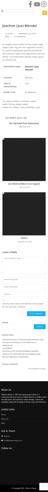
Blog (7, 36)
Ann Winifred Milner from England (24, 183)
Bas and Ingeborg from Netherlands (15, 357)
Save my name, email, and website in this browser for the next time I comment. (23, 305)
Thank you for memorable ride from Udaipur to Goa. (21, 354)
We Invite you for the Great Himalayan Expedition (20, 351)
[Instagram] (44, 4)
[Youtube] (37, 4)
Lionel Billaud (7, 348)
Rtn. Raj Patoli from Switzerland (24, 123)
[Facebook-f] (30, 4)
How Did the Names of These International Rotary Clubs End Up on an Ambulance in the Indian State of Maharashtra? (22, 342)
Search (5, 322)
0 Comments (20, 36)
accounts (9, 33)
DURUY (24, 238)
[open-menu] (44, 13)
